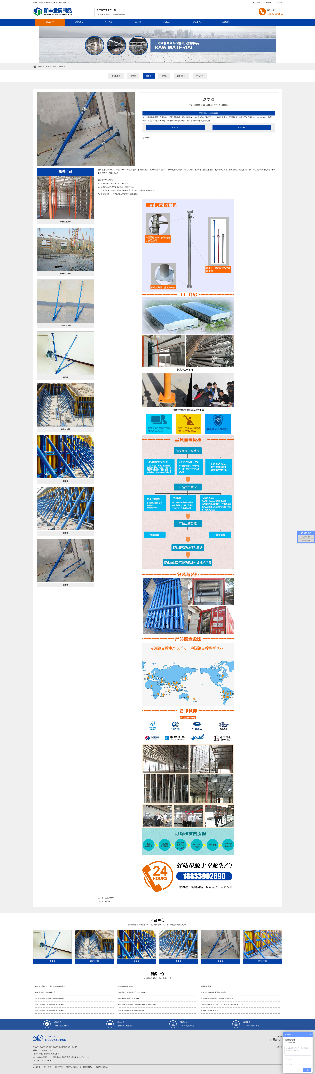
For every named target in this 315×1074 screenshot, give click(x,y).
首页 (47, 66)
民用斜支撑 (109, 898)
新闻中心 (197, 22)
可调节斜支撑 (65, 325)
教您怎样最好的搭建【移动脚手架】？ (215, 992)
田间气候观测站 (102, 1067)
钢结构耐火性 (206, 986)
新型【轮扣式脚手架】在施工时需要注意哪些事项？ (138, 1004)
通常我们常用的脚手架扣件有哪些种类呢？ (217, 998)
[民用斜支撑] (263, 944)
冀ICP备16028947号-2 (42, 1061)
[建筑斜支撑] (65, 404)
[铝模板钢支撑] (65, 197)
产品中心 (167, 22)
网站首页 (50, 22)
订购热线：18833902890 (208, 113)
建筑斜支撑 (65, 429)
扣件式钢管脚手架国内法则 (128, 998)
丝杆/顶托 (199, 76)
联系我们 (278, 3)
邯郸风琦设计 (87, 1067)
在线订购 (267, 3)
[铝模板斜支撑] (65, 249)
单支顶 (164, 76)
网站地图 (256, 3)
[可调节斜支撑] (65, 301)
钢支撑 (138, 22)
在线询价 (241, 128)
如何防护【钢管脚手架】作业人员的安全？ (134, 992)
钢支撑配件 (181, 76)
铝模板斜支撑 (65, 274)
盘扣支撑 (108, 22)
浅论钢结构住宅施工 (126, 986)
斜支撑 (62, 66)
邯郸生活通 (46, 1067)
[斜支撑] (65, 353)
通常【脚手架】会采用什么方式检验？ (49, 1004)
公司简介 (79, 22)
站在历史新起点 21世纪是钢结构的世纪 (50, 986)
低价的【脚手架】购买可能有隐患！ (132, 1010)
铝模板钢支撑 (65, 222)
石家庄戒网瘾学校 (72, 1067)
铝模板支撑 (116, 76)
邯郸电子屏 (58, 1067)
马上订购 (175, 128)
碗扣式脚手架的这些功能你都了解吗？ (49, 998)
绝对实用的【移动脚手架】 (45, 992)
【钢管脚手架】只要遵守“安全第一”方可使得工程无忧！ (222, 1004)
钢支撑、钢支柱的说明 (209, 1010)
